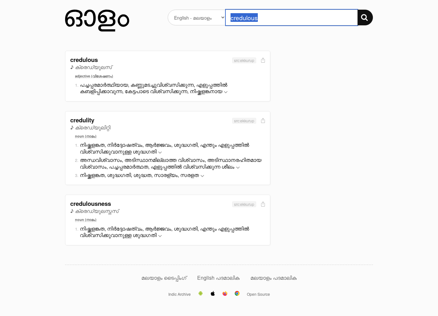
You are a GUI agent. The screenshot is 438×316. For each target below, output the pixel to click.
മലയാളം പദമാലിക (273, 277)
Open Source (258, 294)
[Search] (365, 17)
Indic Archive (179, 294)
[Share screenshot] (262, 60)
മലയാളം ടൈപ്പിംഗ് (163, 277)
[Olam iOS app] (212, 294)
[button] (226, 92)
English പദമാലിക (219, 277)
